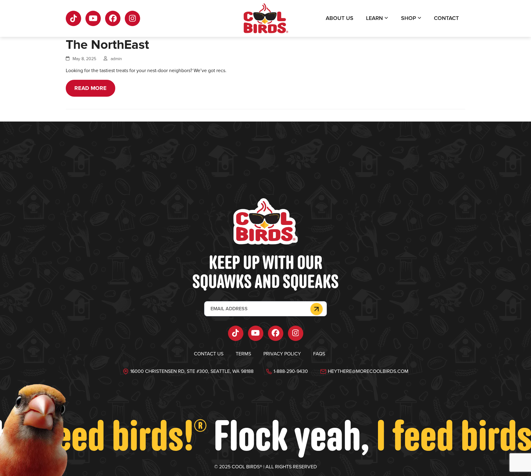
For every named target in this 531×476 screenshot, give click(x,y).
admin (116, 58)
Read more (90, 88)
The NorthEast (107, 45)
